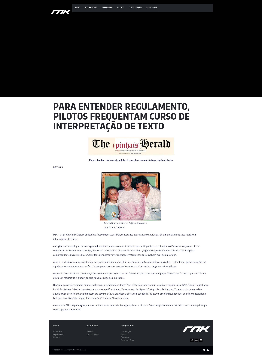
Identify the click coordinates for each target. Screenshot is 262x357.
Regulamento (91, 7)
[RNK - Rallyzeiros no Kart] (60, 12)
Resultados (151, 7)
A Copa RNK (57, 332)
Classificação (135, 7)
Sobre (77, 7)
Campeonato (127, 326)
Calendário (107, 7)
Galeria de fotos (93, 334)
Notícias (90, 332)
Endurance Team (127, 340)
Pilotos (120, 7)
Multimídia (92, 326)
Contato (56, 337)
